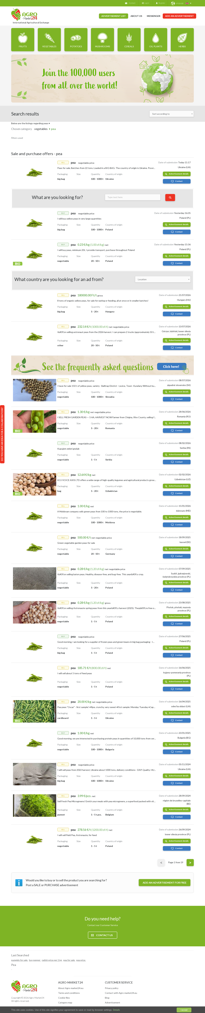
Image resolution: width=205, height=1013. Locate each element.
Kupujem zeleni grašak (68, 448)
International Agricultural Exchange (31, 22)
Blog (107, 997)
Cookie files (64, 997)
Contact (132, 3)
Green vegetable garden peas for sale (76, 543)
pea (53, 129)
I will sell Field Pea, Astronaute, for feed (77, 835)
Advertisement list (113, 16)
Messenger (153, 16)
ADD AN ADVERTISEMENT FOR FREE (164, 882)
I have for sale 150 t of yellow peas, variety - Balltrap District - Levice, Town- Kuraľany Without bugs (107, 386)
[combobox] (171, 114)
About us (136, 16)
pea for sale (69, 960)
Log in (146, 3)
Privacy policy (111, 988)
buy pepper (35, 960)
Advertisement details (179, 174)
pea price (81, 960)
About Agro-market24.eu (70, 988)
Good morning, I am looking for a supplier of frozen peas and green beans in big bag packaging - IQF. (106, 642)
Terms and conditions (69, 993)
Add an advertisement (179, 16)
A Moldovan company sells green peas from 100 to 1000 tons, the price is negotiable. (99, 511)
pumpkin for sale (19, 960)
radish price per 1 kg (52, 960)
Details (116, 1010)
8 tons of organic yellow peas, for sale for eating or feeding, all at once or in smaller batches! (102, 300)
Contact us (104, 935)
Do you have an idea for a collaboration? (2, 434)
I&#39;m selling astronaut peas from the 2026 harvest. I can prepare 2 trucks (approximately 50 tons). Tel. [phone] (114, 332)
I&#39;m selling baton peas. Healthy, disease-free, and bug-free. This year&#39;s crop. (100, 574)
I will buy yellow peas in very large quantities (79, 218)
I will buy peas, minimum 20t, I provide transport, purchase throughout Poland (96, 250)
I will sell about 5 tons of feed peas (74, 673)
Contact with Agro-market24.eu (121, 993)
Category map (65, 1002)
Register (161, 3)
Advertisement (112, 1002)
